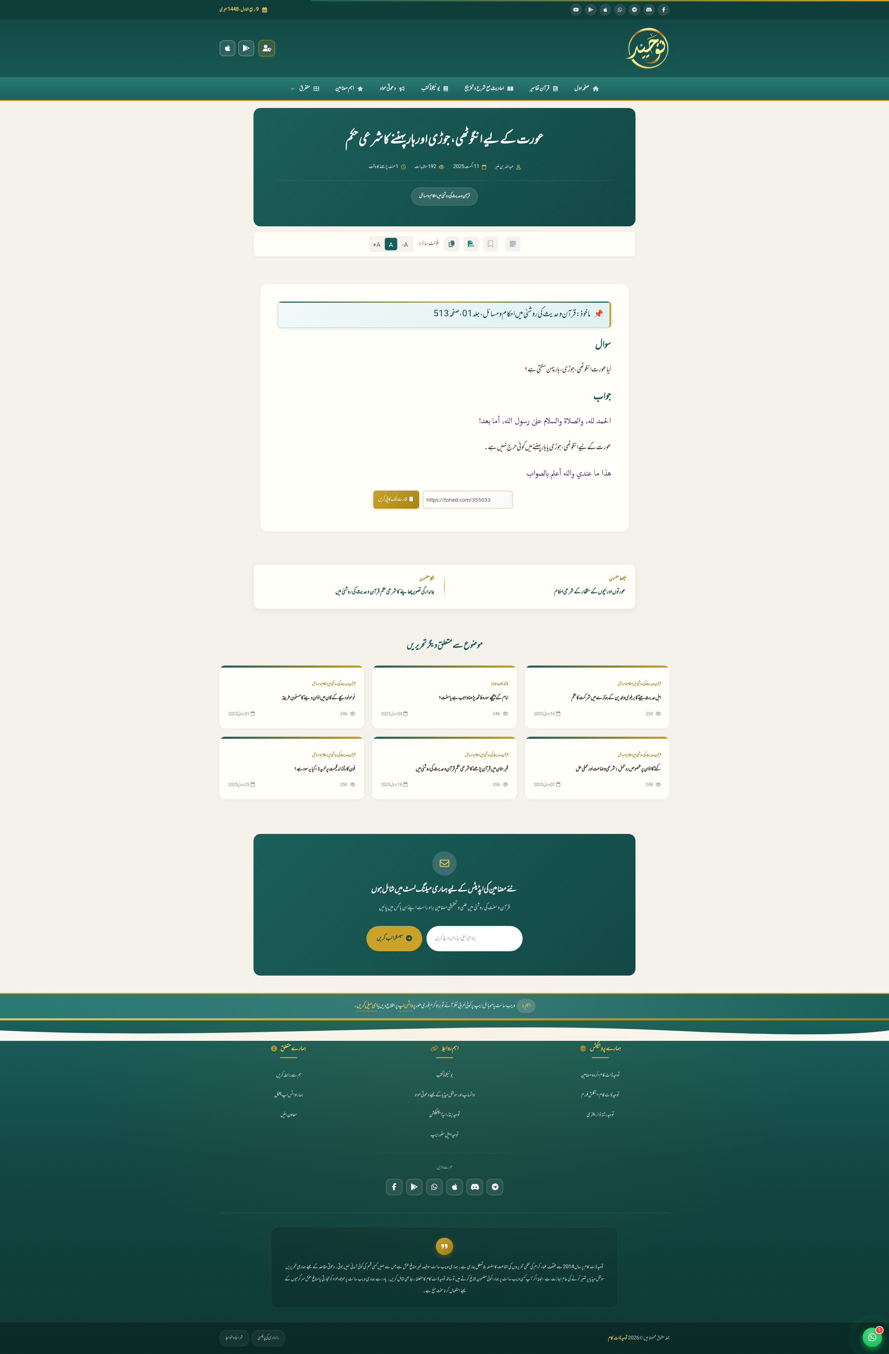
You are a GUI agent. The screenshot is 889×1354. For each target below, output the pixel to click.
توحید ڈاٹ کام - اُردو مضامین (600, 1075)
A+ (377, 245)
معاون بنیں (289, 1115)
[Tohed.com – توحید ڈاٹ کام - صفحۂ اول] (647, 48)
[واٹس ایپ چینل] (434, 1187)
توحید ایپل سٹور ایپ (445, 1135)
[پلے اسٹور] (591, 10)
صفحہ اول (581, 88)
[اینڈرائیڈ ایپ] (246, 48)
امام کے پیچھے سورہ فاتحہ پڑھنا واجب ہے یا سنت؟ (473, 698)
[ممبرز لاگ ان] (266, 48)
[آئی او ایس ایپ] (227, 48)
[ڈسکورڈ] (649, 10)
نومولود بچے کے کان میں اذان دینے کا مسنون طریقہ (318, 698)
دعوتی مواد (388, 88)
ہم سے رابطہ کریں (288, 1075)
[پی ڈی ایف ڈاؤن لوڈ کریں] (471, 244)
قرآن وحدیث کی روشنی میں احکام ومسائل (444, 196)
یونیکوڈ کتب (430, 88)
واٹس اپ (405, 1006)
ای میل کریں (367, 1006)
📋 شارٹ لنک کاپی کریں (396, 499)
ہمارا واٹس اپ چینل (288, 1095)
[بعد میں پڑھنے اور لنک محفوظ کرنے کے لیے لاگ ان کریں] (490, 244)
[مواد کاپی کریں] (451, 244)
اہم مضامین (344, 88)
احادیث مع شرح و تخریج (484, 88)
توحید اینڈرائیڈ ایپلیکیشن (444, 1115)
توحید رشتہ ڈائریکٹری (600, 1115)
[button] (872, 1337)
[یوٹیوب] (576, 10)
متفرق (304, 88)
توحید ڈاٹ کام (618, 1338)
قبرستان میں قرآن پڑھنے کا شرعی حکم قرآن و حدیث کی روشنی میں (462, 769)
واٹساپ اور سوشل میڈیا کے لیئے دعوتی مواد (445, 1095)
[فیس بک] (664, 10)
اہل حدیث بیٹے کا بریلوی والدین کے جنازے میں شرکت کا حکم (616, 698)
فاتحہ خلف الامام (499, 684)
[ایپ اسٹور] (605, 10)
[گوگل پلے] (414, 1187)
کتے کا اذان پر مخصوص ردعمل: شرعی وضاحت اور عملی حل (618, 769)
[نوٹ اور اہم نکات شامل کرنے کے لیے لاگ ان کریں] (513, 244)
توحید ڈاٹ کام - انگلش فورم (600, 1095)
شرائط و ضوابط (234, 1338)
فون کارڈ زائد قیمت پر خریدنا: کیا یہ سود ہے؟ (324, 769)
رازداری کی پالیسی (268, 1338)
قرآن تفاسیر (540, 88)
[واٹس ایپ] (620, 10)
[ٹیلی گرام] (634, 10)
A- (405, 245)
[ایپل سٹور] (454, 1187)
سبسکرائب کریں (390, 938)
